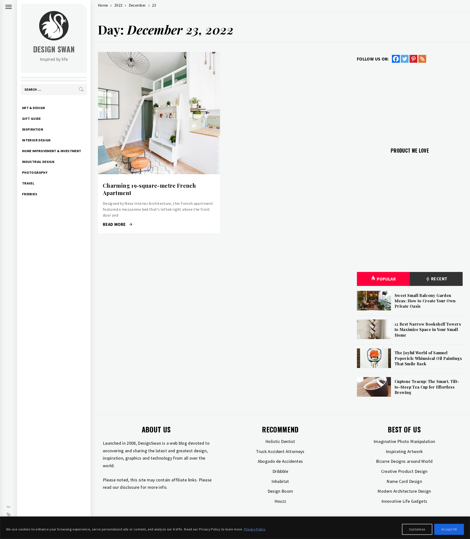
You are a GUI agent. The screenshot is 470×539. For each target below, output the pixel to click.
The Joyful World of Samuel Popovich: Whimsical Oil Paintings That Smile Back (428, 358)
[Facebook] (396, 59)
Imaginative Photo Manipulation (404, 441)
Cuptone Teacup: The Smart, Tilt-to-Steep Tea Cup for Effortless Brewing (427, 387)
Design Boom (280, 491)
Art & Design (33, 108)
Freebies (29, 194)
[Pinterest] (413, 59)
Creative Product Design (404, 471)
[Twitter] (405, 59)
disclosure (130, 487)
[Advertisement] (410, 102)
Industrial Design (38, 161)
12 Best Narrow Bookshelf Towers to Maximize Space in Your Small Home (428, 329)
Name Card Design (404, 481)
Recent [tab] (438, 279)
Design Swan (54, 49)
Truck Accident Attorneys (280, 451)
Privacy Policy (255, 529)
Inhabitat (280, 481)
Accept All (449, 529)
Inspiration (32, 129)
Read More (159, 113)
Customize (417, 529)
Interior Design (36, 140)
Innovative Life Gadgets (404, 501)
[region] (235, 527)
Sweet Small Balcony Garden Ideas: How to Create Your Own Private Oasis (425, 301)
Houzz (280, 501)
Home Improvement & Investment (51, 151)
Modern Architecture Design (404, 491)
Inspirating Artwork (404, 451)
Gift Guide (31, 118)
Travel (28, 183)
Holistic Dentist (280, 441)
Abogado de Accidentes (280, 461)
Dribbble (280, 471)
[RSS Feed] (422, 59)
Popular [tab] (386, 279)
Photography (34, 172)
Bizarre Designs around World (404, 461)
